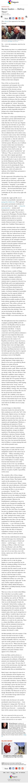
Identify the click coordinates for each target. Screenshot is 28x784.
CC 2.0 (16, 41)
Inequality (17, 762)
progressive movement (13, 764)
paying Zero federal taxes (8, 202)
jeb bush (5, 764)
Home (4, 772)
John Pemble (10, 41)
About (14, 773)
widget (25, 764)
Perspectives (5, 6)
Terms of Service (11, 780)
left (8, 764)
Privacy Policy (17, 780)
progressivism (20, 764)
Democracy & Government (10, 762)
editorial (6, 21)
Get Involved (22, 772)
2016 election (6, 763)
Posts (7, 772)
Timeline (12, 772)
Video (17, 772)
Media (20, 762)
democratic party (18, 763)
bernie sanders (12, 763)
